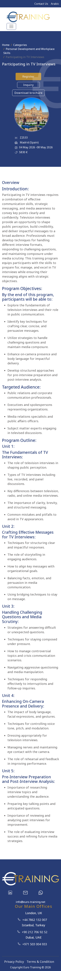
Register (28, 76)
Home (5, 45)
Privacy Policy (14, 962)
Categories (20, 45)
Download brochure (28, 93)
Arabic (55, 4)
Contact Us (41, 4)
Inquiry (28, 85)
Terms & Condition (40, 962)
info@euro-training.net (30, 902)
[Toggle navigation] (11, 26)
